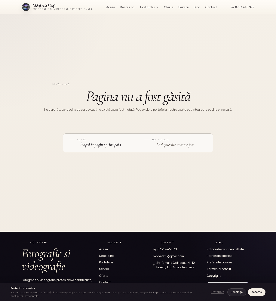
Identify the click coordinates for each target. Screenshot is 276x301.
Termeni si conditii (219, 269)
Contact (211, 7)
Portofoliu (147, 7)
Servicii (183, 7)
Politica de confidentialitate (225, 249)
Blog (197, 7)
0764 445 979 (244, 7)
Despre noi (127, 7)
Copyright (214, 276)
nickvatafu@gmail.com (168, 256)
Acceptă (256, 292)
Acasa (110, 7)
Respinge (237, 292)
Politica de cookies (219, 256)
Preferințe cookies (220, 262)
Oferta (168, 7)
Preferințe (217, 292)
